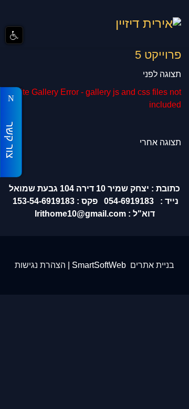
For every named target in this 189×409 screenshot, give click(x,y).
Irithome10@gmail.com (80, 213)
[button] (14, 35)
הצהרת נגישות (40, 265)
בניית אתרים (152, 265)
